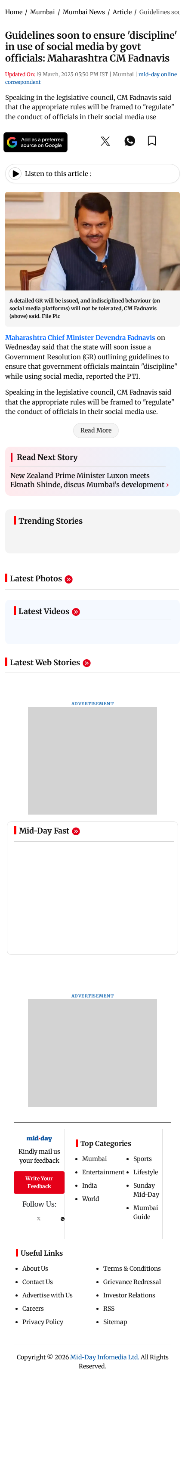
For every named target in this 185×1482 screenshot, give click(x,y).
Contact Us (37, 1282)
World (90, 1199)
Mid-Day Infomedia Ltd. (104, 1357)
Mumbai (94, 1159)
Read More (95, 430)
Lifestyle (145, 1172)
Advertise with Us (47, 1295)
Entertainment (103, 1172)
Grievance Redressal (132, 1282)
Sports (142, 1159)
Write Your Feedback (39, 1182)
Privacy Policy (42, 1322)
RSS (108, 1308)
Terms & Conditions (132, 1268)
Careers (33, 1308)
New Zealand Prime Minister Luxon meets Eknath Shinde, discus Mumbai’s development (89, 480)
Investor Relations (129, 1295)
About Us (35, 1268)
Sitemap (115, 1322)
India (89, 1185)
